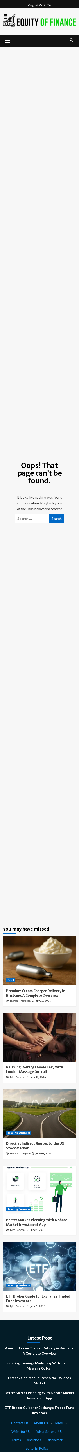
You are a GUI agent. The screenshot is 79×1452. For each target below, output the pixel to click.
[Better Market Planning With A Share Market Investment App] (39, 1190)
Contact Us (19, 1423)
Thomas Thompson (20, 1001)
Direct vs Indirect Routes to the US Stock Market (39, 1380)
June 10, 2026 (43, 1153)
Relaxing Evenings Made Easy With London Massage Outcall (39, 1365)
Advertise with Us (49, 1431)
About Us (41, 1423)
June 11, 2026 (38, 1077)
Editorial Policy (36, 1448)
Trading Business (18, 1132)
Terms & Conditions (26, 1440)
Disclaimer (54, 1440)
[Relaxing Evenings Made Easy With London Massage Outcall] (39, 1037)
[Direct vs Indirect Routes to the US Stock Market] (39, 1113)
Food (10, 980)
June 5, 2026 (37, 1229)
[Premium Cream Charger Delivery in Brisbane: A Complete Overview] (39, 960)
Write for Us (20, 1431)
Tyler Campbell (17, 1077)
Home (58, 1423)
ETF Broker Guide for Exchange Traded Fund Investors (39, 1410)
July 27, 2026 (43, 1000)
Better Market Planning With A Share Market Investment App (39, 1395)
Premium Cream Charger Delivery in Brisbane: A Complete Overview (39, 1350)
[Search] (71, 40)
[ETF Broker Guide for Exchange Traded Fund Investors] (39, 1266)
